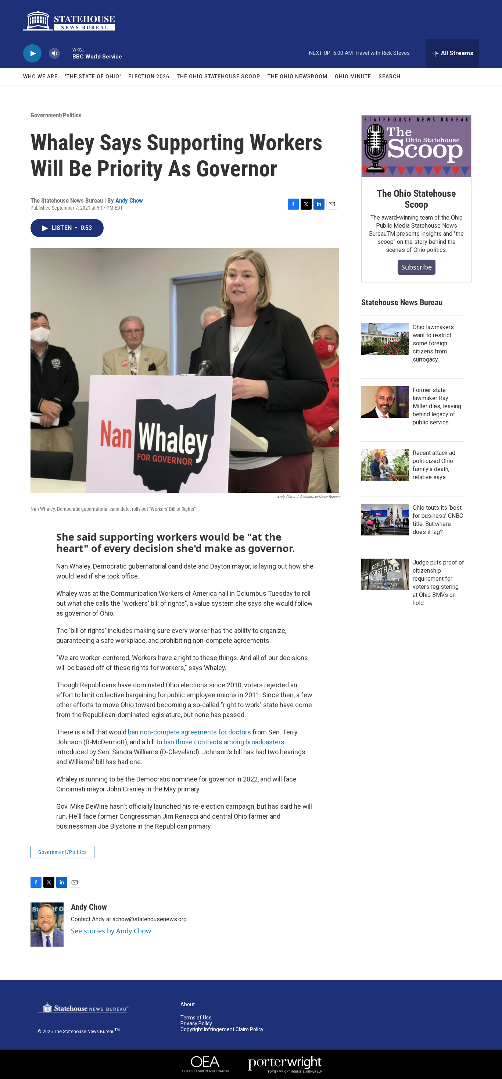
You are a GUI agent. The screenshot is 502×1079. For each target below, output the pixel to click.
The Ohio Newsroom (297, 76)
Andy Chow (129, 200)
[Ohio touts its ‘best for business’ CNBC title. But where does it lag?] (385, 519)
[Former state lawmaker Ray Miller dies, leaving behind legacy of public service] (385, 402)
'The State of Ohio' (93, 76)
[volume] (54, 53)
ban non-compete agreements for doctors (189, 732)
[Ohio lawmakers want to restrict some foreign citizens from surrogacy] (385, 339)
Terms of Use (196, 1018)
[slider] (66, 53)
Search (390, 76)
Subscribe (416, 267)
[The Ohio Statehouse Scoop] (416, 146)
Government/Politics (56, 115)
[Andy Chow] (47, 924)
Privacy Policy (196, 1023)
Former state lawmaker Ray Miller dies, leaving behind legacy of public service (437, 406)
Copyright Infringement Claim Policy (221, 1029)
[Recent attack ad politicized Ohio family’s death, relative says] (385, 465)
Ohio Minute (353, 76)
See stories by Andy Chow (111, 930)
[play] (32, 53)
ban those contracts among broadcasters (224, 742)
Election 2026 (148, 76)
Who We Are (40, 76)
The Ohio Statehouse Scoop (218, 76)
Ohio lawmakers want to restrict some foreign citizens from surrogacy (433, 343)
